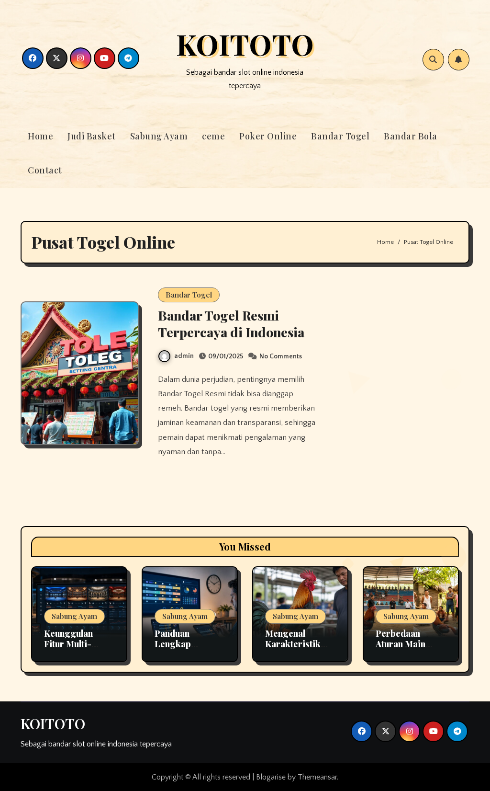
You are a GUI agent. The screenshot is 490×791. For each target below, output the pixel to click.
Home (40, 136)
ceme (213, 136)
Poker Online (268, 136)
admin (184, 356)
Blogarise (271, 777)
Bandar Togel (340, 136)
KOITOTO (245, 43)
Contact (45, 170)
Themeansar (317, 777)
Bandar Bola (410, 136)
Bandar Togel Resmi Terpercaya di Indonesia (231, 324)
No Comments (280, 356)
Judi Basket (91, 136)
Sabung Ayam (159, 136)
